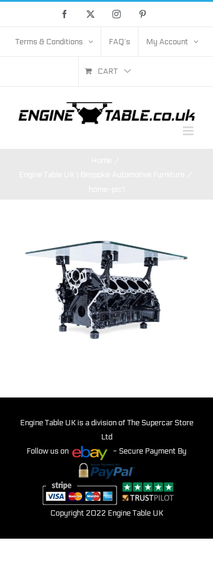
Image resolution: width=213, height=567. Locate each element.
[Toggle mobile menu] (189, 131)
